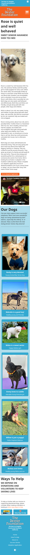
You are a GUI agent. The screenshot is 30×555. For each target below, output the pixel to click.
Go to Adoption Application (10, 174)
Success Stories (15, 542)
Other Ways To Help (20, 512)
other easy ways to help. (15, 507)
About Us (15, 540)
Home (15, 535)
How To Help (15, 537)
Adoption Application (15, 545)
